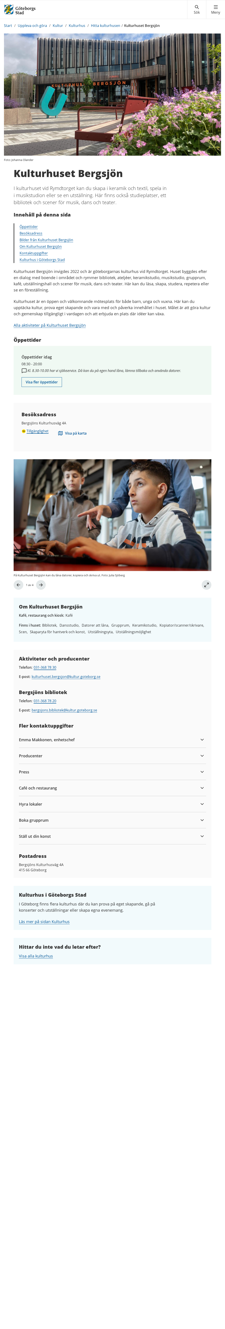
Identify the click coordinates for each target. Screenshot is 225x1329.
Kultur (58, 25)
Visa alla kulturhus (36, 956)
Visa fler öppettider (42, 382)
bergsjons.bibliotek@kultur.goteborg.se (64, 710)
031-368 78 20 (45, 700)
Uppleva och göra (32, 25)
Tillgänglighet (38, 431)
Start (8, 25)
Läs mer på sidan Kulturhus (44, 921)
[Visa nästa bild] (41, 585)
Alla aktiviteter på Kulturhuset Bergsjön (50, 325)
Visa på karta (76, 433)
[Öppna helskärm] (206, 585)
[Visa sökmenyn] (196, 9)
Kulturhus (77, 25)
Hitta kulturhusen (105, 25)
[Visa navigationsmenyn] (215, 9)
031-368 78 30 (45, 667)
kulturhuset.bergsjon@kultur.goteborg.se (66, 676)
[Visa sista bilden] (18, 585)
